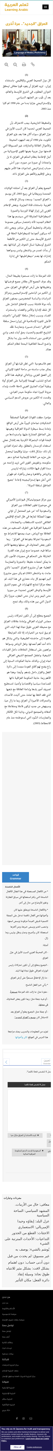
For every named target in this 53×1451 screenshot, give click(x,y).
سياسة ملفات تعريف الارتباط (13, 1320)
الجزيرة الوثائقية (8, 1404)
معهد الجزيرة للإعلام (10, 1370)
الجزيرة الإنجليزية (8, 1393)
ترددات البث (7, 1348)
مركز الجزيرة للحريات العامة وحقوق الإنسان (18, 1376)
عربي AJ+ (6, 1410)
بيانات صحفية (7, 1354)
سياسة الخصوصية (9, 1314)
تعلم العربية (16, 7)
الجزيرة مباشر (7, 1399)
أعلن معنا (5, 1337)
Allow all (17, 1447)
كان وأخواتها (21, 1037)
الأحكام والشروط (8, 1308)
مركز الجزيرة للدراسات (10, 1365)
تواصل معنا (6, 1331)
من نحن (5, 1303)
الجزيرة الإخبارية (8, 1387)
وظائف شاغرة (7, 1342)
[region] (26, 1438)
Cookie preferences (34, 1447)
